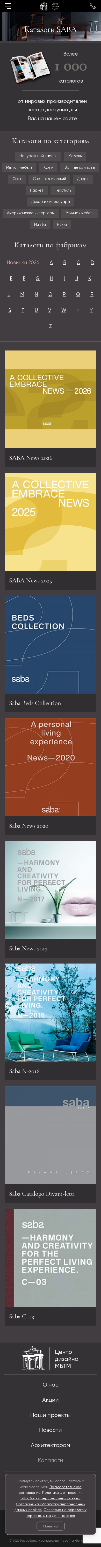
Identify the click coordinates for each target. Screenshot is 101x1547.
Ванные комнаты (79, 167)
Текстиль (63, 190)
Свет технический (49, 179)
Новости (50, 1430)
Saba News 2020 (28, 826)
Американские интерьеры (30, 213)
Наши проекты (50, 1415)
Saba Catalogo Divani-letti (42, 1194)
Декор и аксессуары (50, 202)
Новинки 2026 (23, 262)
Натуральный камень (38, 156)
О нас (51, 1385)
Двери (83, 179)
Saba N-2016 (24, 1071)
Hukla (62, 225)
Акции (50, 1400)
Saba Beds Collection (35, 703)
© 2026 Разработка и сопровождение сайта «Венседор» (51, 1540)
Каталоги (50, 1460)
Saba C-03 (21, 1316)
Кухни (48, 167)
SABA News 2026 (30, 458)
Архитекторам (50, 1445)
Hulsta (40, 225)
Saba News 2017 (28, 948)
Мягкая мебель (19, 167)
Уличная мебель (80, 213)
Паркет (37, 190)
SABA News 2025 (30, 580)
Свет (16, 179)
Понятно (50, 1526)
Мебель (75, 156)
